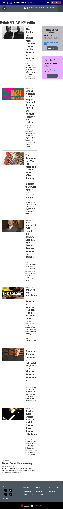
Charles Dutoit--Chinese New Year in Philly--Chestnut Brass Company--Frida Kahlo (31, 422)
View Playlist (52, 48)
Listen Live (26, 487)
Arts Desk (38, 487)
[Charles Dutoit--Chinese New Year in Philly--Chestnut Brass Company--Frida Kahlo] (13, 414)
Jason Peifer (28, 260)
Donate (56, 2)
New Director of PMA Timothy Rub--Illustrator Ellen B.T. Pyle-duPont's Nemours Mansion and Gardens (30, 239)
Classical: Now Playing (52, 31)
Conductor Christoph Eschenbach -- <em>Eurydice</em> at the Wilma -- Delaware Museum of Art (31, 365)
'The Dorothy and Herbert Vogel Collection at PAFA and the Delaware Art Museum (30, 43)
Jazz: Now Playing (52, 60)
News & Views (28, 26)
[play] (4, 8)
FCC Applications (53, 491)
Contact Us (39, 491)
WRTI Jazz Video (27, 491)
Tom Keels (27, 192)
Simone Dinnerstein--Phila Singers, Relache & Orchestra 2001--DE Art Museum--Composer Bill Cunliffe (30, 106)
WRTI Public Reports (54, 487)
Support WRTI (39, 494)
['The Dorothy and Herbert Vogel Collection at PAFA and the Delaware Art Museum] (13, 32)
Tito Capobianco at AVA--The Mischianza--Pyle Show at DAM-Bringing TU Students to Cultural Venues (30, 172)
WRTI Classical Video (28, 494)
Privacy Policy (52, 494)
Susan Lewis (28, 61)
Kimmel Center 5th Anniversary (17, 463)
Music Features (29, 88)
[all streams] (60, 8)
